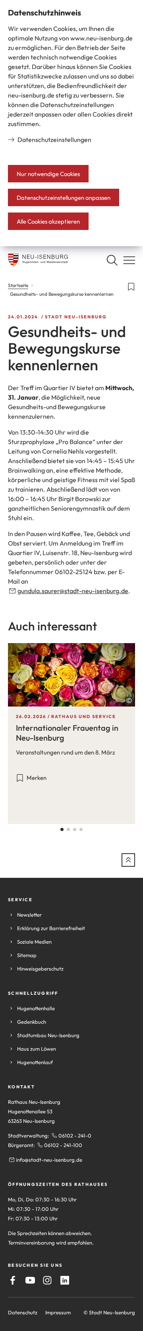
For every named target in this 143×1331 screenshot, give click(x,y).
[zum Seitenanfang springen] (128, 860)
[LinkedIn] (65, 1280)
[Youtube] (30, 1280)
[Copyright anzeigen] (129, 701)
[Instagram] (47, 1280)
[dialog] (71, 123)
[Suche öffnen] (112, 260)
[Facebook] (12, 1280)
